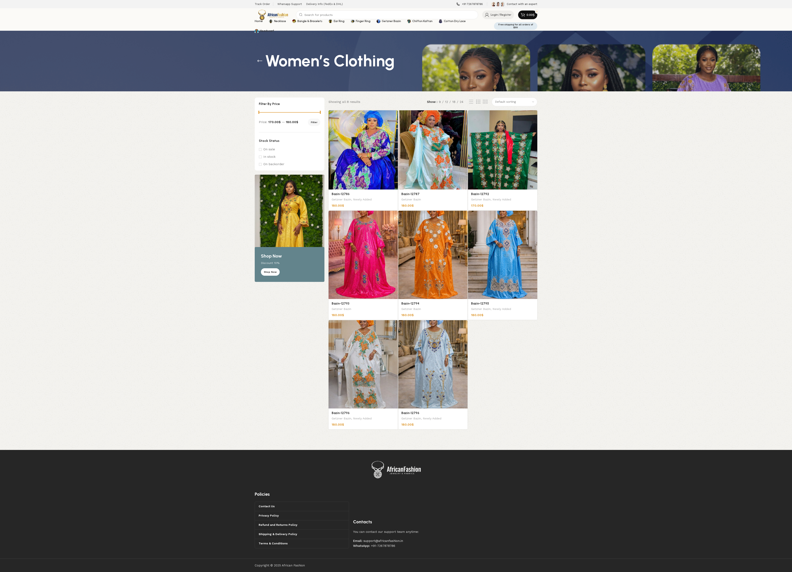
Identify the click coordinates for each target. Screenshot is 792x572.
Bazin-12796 (341, 413)
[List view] (471, 102)
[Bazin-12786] (363, 149)
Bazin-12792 (480, 194)
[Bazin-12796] (363, 364)
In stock (269, 157)
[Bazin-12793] (363, 255)
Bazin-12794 (410, 303)
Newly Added (362, 199)
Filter (314, 122)
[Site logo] (273, 14)
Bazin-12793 (340, 303)
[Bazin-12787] (433, 149)
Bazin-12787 (410, 194)
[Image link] (396, 469)
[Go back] (260, 61)
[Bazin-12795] (502, 255)
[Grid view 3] (478, 102)
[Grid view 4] (485, 102)
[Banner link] (289, 228)
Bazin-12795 (480, 303)
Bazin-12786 (341, 194)
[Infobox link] (469, 4)
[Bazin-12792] (502, 149)
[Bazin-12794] (433, 255)
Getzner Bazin (341, 199)
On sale (269, 149)
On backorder (273, 164)
